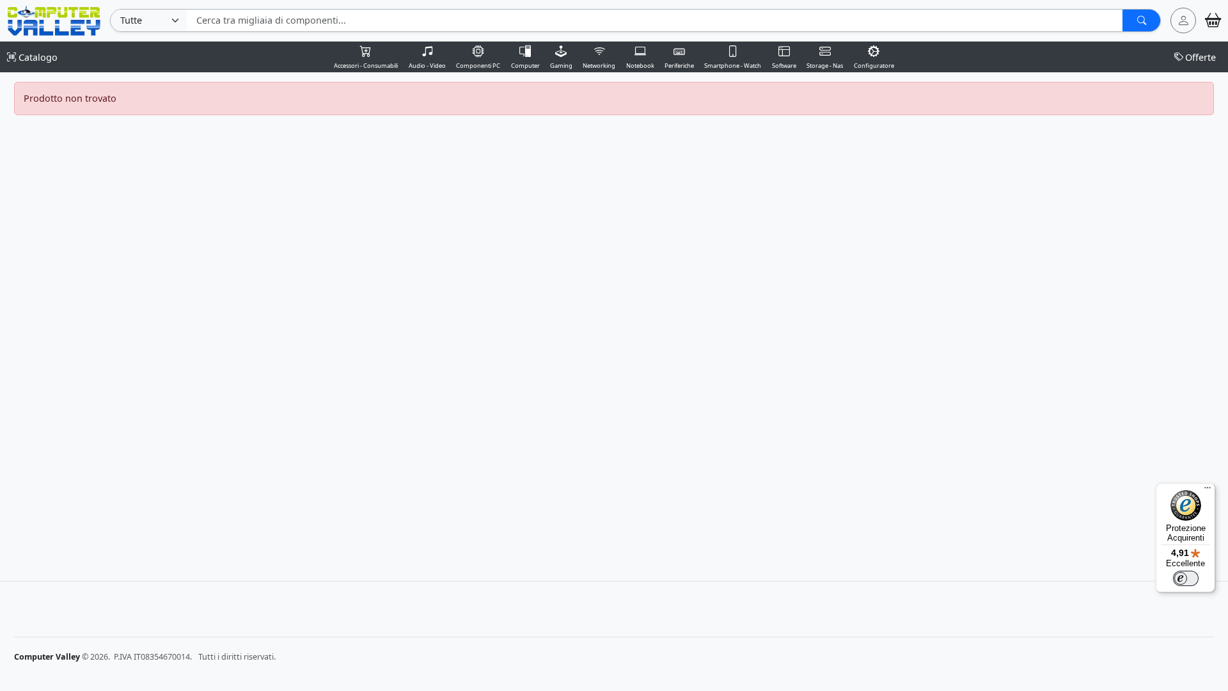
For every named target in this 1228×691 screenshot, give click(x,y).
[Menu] (1207, 490)
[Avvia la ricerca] (1141, 20)
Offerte (1200, 57)
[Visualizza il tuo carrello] (1213, 20)
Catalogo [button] (37, 57)
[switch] (1186, 578)
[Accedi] (1183, 20)
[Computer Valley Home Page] (54, 19)
